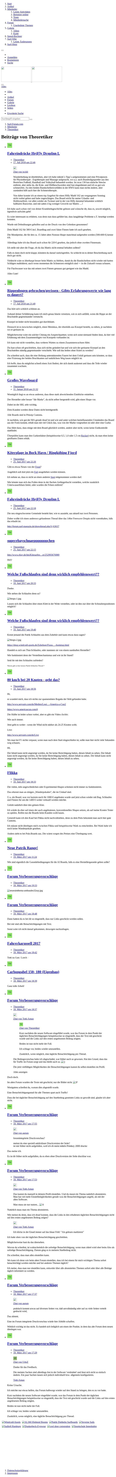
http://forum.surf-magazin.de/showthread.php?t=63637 (33, 526)
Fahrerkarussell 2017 (23, 943)
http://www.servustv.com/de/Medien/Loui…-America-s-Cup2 (36, 704)
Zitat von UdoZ (20, 1362)
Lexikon (11, 105)
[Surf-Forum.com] (31, 81)
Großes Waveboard (22, 380)
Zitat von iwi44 (20, 172)
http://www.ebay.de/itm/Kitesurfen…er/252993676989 (33, 555)
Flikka (12, 773)
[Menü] (2, 50)
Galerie (10, 102)
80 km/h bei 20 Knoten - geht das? (33, 680)
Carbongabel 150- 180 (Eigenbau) (33, 972)
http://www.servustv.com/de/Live (23, 735)
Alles (9, 91)
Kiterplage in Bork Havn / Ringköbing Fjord (42, 453)
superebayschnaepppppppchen (31, 541)
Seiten (10, 108)
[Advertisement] (58, 1447)
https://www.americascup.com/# (22, 709)
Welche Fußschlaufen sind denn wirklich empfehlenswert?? (53, 574)
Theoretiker (18, 159)
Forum (10, 100)
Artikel (10, 97)
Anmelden (12, 57)
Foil (36, 472)
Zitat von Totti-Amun (23, 1018)
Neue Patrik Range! (22, 848)
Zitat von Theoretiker (29, 1028)
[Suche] (2, 84)
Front (37, 467)
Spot (53, 477)
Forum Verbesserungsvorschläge (32, 876)
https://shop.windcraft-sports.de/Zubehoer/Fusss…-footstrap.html (38, 645)
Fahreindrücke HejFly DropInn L (33, 153)
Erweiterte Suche (15, 113)
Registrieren (13, 60)
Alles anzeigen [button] (20, 1072)
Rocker (84, 435)
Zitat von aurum (21, 1133)
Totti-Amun (18, 1380)
